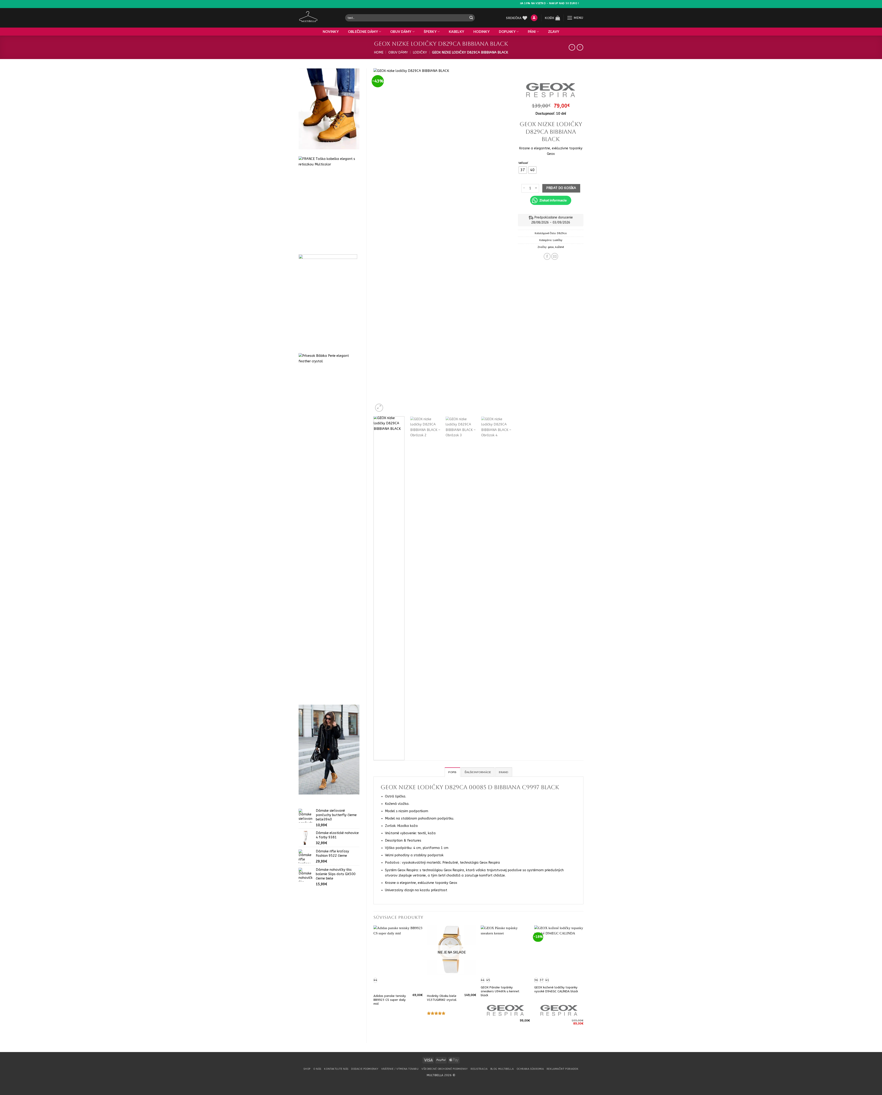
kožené (559, 247)
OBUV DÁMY (401, 32)
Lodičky (420, 52)
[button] (534, 17)
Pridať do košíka (561, 188)
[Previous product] (580, 47)
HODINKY (481, 32)
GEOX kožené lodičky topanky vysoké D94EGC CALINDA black (556, 989)
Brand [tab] (503, 772)
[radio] (523, 170)
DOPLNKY (507, 32)
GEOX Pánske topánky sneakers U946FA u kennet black (500, 991)
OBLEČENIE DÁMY (363, 32)
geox (551, 247)
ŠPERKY (430, 32)
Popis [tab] (452, 772)
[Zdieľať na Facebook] (547, 256)
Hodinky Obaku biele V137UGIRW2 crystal (441, 997)
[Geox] (550, 90)
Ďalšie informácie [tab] (478, 772)
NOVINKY (331, 32)
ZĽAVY (553, 32)
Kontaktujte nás (336, 1068)
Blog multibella (502, 1068)
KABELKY (456, 32)
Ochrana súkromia (530, 1068)
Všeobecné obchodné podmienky (444, 1068)
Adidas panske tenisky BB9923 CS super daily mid (389, 999)
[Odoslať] (471, 17)
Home (378, 52)
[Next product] (572, 47)
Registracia (479, 1068)
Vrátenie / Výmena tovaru (399, 1068)
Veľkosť (523, 163)
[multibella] (318, 18)
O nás (317, 1068)
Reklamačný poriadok (563, 1068)
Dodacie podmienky (364, 1068)
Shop (306, 1068)
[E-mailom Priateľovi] (554, 256)
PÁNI (532, 32)
